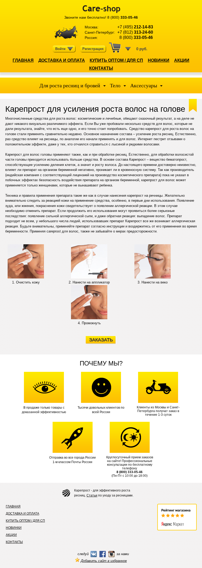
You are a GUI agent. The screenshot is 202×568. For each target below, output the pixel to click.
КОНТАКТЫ (101, 68)
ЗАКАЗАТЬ (101, 339)
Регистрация (93, 49)
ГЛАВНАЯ (23, 60)
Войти (60, 49)
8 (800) (122, 17)
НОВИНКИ (158, 60)
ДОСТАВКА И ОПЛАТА (61, 60)
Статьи (92, 495)
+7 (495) (135, 27)
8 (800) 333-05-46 (130, 472)
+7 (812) (135, 32)
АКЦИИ (181, 60)
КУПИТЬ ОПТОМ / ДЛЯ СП (116, 60)
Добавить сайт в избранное (104, 561)
